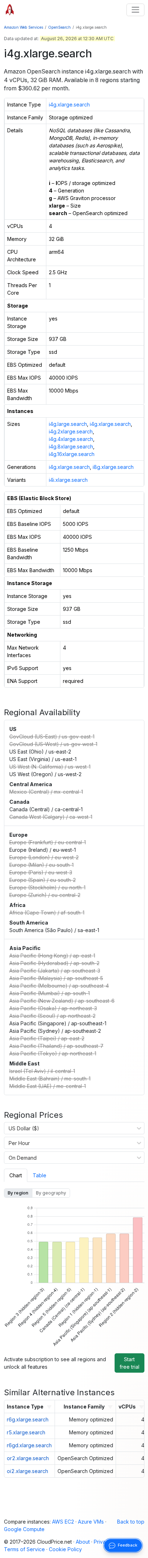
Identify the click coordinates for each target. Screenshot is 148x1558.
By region (18, 1193)
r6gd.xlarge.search (29, 1445)
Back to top (130, 1522)
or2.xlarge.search (28, 1458)
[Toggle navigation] (135, 10)
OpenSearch (59, 27)
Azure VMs (91, 1522)
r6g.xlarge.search (27, 1419)
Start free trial (129, 1363)
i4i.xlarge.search (68, 480)
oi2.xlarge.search (27, 1471)
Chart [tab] (15, 1175)
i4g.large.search (68, 424)
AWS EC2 (63, 1522)
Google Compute (24, 1529)
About (83, 1542)
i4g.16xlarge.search (71, 454)
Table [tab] (39, 1175)
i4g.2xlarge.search (71, 431)
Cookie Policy (65, 1549)
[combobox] (9, 1128)
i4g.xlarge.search (69, 104)
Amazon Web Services (23, 27)
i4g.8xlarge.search (71, 446)
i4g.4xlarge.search (71, 439)
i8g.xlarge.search (113, 467)
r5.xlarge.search (26, 1432)
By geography (51, 1193)
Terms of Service (24, 1549)
